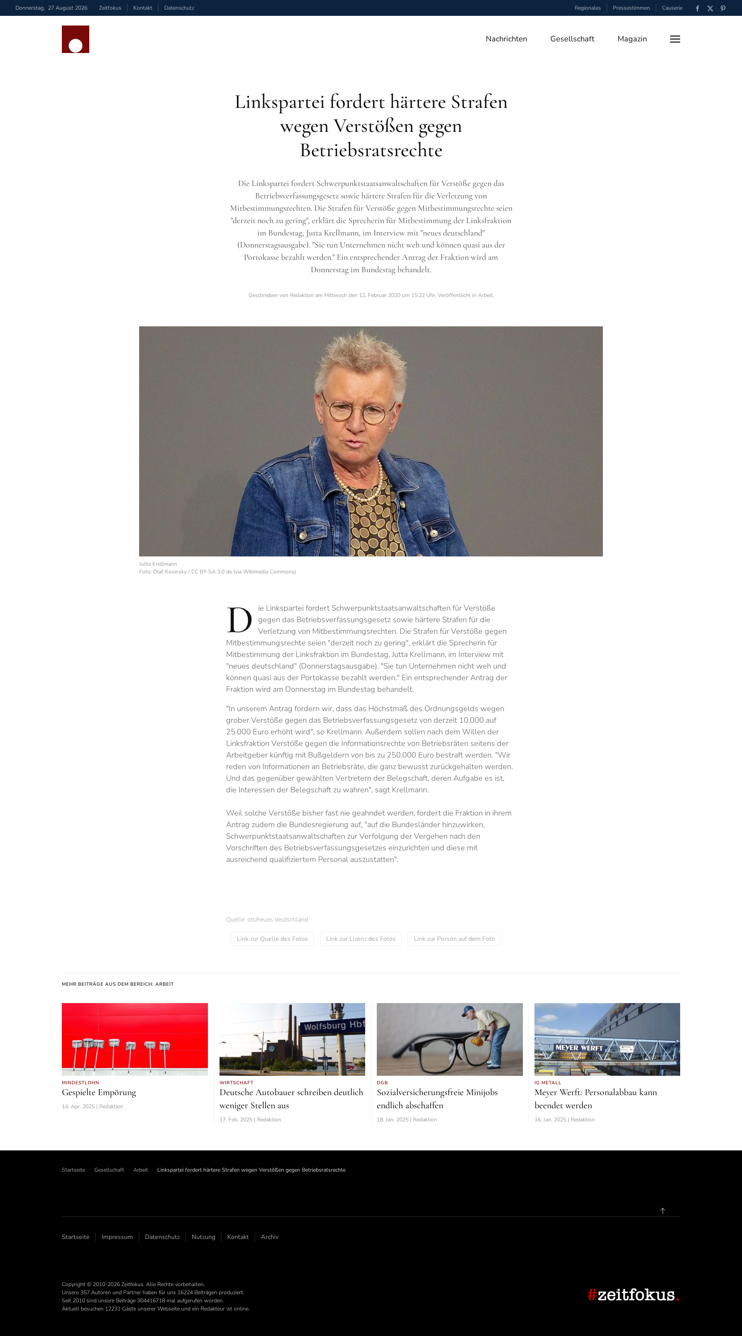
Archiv (270, 1237)
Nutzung (203, 1237)
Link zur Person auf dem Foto (454, 939)
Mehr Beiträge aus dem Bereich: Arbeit (118, 984)
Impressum (117, 1237)
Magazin (632, 39)
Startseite (76, 1237)
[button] (675, 39)
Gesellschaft (572, 39)
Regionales (588, 8)
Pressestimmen (631, 8)
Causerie (672, 8)
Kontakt (142, 8)
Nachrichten (506, 39)
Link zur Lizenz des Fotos (361, 939)
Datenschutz (179, 8)
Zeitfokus (110, 8)
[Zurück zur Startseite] (75, 39)
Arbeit (485, 295)
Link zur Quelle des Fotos (272, 939)
